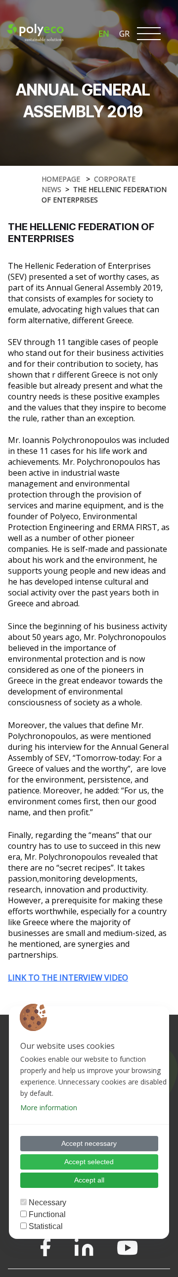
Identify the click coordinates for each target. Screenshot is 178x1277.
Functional (47, 1214)
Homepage (62, 179)
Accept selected (89, 1162)
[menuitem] (103, 33)
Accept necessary (89, 1143)
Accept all (89, 1180)
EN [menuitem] (103, 33)
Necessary (47, 1202)
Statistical (46, 1226)
